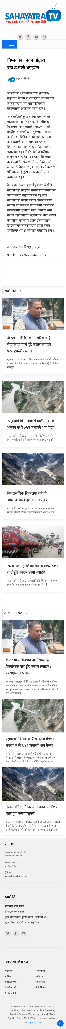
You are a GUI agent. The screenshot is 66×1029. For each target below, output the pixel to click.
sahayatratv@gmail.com (16, 876)
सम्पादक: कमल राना (14, 912)
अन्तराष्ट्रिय (40, 971)
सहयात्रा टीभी (10, 982)
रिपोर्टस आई (10, 987)
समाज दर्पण (10, 993)
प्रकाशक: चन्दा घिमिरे (14, 906)
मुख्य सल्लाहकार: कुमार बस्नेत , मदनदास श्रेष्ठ (25, 917)
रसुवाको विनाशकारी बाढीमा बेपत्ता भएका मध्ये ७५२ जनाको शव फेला (31, 424)
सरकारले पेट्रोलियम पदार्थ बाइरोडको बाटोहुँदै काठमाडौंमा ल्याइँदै (32, 569)
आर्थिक (8, 977)
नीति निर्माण (40, 987)
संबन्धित (10, 291)
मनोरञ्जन (39, 977)
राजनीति (8, 971)
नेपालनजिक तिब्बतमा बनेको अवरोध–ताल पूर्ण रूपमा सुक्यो (28, 496)
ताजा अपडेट (13, 613)
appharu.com (34, 1022)
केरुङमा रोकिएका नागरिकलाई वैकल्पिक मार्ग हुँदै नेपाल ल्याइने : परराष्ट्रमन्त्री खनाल (29, 345)
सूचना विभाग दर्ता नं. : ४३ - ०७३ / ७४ (22, 923)
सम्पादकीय (40, 982)
